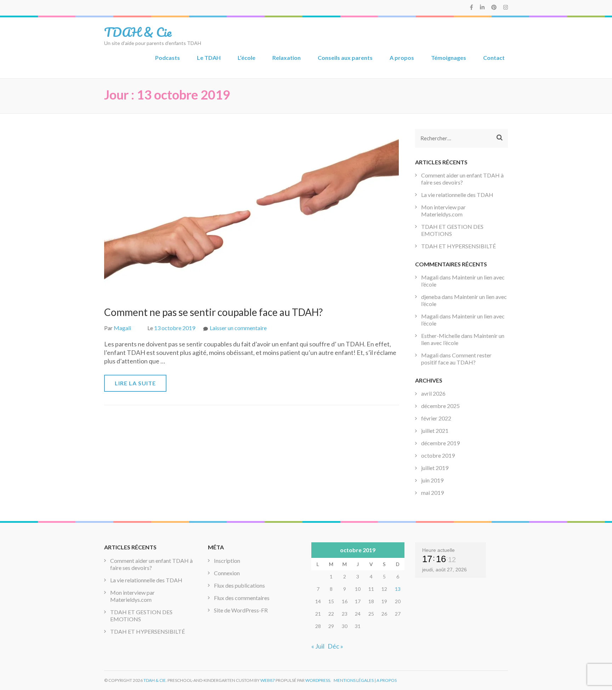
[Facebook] (471, 7)
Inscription (227, 560)
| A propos (385, 680)
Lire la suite (135, 383)
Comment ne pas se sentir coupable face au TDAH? (213, 312)
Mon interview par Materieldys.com (443, 210)
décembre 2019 (440, 443)
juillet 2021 (434, 430)
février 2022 (436, 418)
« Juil (317, 646)
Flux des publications (239, 585)
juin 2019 (432, 480)
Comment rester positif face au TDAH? (456, 359)
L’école (246, 57)
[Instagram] (505, 7)
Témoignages (448, 57)
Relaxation (286, 57)
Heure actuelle (438, 550)
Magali (122, 327)
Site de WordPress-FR (241, 610)
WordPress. (318, 680)
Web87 (267, 680)
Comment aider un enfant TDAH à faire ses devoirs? (462, 179)
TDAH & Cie (137, 32)
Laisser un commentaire (238, 327)
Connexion (227, 573)
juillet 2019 (434, 467)
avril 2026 (433, 393)
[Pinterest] (494, 7)
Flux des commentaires (242, 597)
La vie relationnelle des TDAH (457, 194)
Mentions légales (354, 680)
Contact (494, 57)
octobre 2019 (438, 455)
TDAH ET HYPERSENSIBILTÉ (458, 246)
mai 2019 (432, 492)
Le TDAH (209, 57)
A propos (402, 57)
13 (398, 589)
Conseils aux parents (345, 57)
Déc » (335, 646)
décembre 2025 (440, 405)
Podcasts (167, 57)
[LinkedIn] (482, 7)
